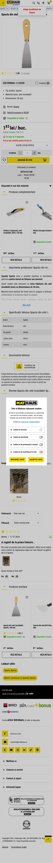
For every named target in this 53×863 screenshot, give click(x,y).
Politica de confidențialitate (30, 422)
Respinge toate (17, 459)
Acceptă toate (35, 459)
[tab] (26, 429)
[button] (18, 429)
